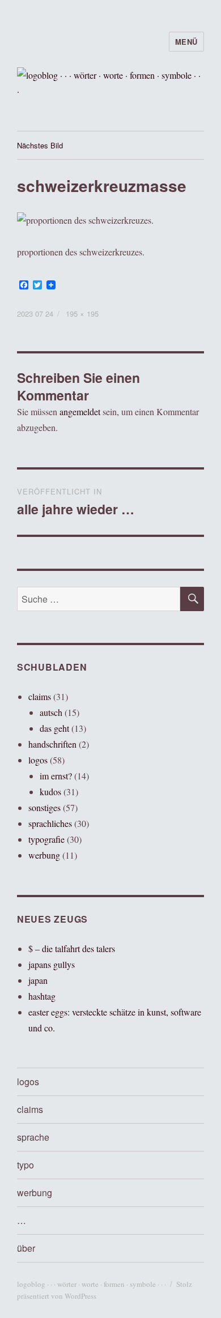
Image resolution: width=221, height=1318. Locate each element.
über (26, 1248)
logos (38, 760)
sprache (33, 1137)
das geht (54, 728)
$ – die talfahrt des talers (71, 948)
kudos (50, 791)
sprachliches (50, 823)
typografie (46, 839)
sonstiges (44, 807)
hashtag (42, 996)
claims (39, 696)
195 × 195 (82, 313)
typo (25, 1164)
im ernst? (56, 776)
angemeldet (80, 411)
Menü (186, 41)
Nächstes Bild (40, 145)
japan (38, 980)
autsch (51, 712)
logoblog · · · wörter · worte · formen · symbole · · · (91, 1284)
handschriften (52, 744)
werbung (44, 855)
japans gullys (51, 964)
